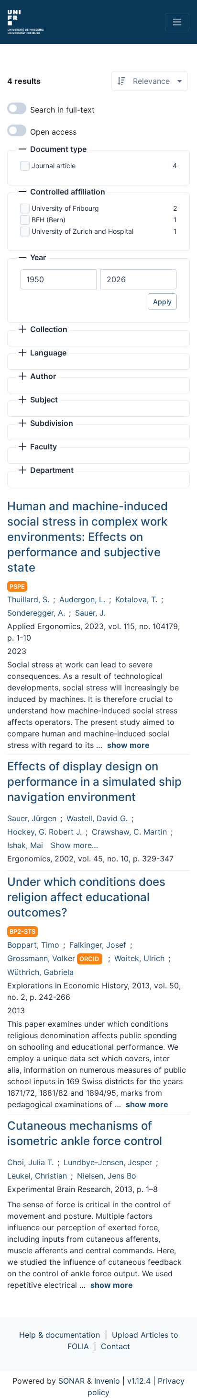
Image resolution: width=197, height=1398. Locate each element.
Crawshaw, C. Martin (129, 832)
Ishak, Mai (25, 845)
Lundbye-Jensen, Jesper (108, 1162)
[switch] (16, 108)
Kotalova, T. (136, 599)
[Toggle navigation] (177, 22)
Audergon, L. (82, 599)
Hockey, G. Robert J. (44, 832)
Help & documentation (59, 1335)
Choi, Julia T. (30, 1162)
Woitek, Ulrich (139, 958)
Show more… (74, 845)
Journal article (54, 165)
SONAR (71, 1381)
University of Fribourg (65, 208)
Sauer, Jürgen (31, 818)
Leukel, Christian (37, 1175)
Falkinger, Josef (97, 945)
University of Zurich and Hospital (82, 231)
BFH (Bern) (49, 220)
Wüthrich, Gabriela (40, 972)
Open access (53, 132)
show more (128, 745)
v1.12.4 (139, 1381)
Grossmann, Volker (41, 958)
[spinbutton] (58, 279)
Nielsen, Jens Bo (106, 1175)
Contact (115, 1346)
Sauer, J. (90, 613)
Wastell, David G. (97, 818)
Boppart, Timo (33, 945)
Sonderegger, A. (36, 613)
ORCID (89, 959)
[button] (52, 150)
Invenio (107, 1381)
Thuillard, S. (28, 599)
